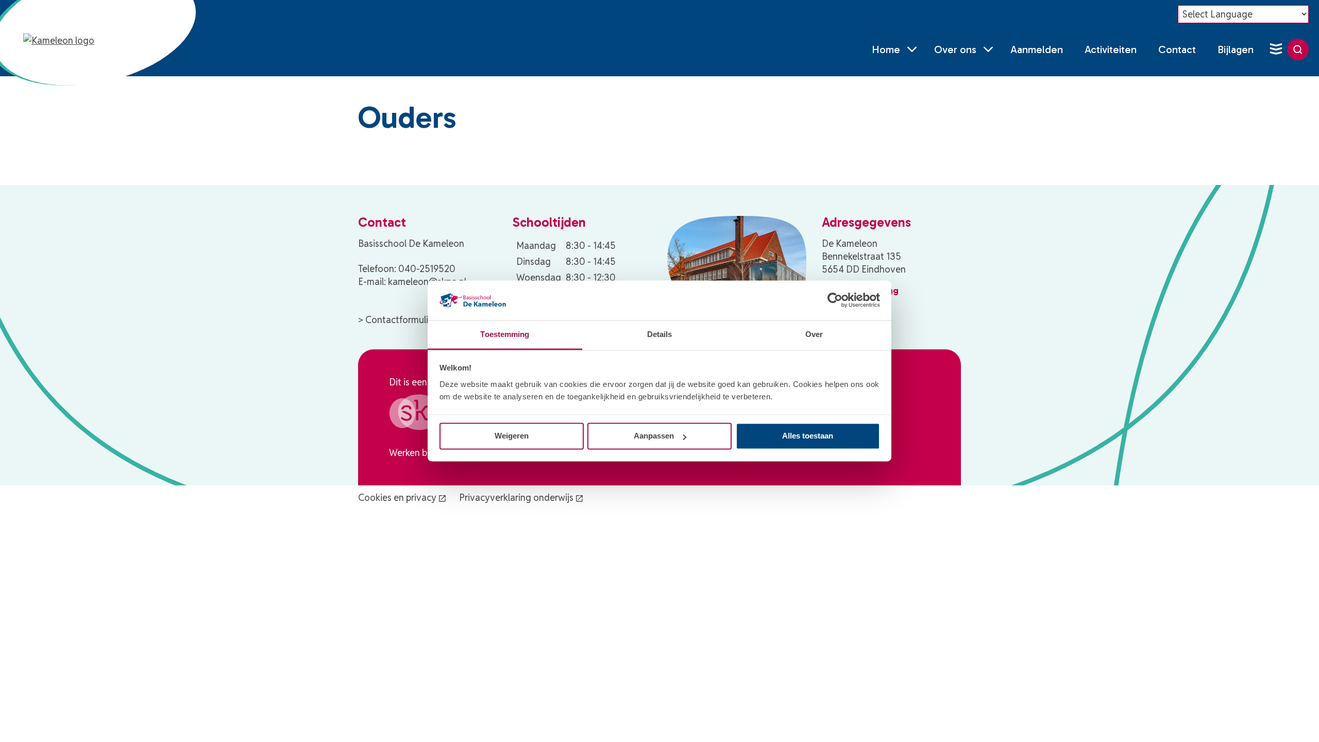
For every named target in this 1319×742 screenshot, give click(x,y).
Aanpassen (654, 436)
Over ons (955, 49)
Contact (1177, 49)
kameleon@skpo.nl (427, 282)
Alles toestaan (807, 436)
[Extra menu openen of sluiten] (1275, 49)
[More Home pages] (912, 49)
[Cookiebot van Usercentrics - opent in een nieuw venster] (835, 300)
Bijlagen (1235, 49)
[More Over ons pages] (988, 49)
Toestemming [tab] (504, 334)
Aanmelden (1036, 49)
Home (886, 49)
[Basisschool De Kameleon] (71, 49)
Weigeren (512, 436)
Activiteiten (1111, 49)
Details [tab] (659, 334)
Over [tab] (814, 334)
